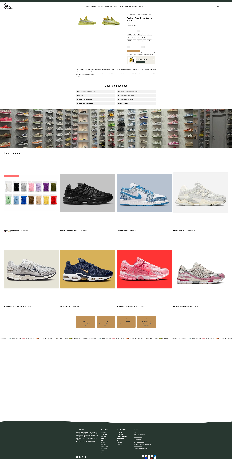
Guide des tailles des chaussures (141, 445)
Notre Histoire (120, 428)
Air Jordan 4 (63, 338)
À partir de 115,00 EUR (83, 230)
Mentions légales (137, 436)
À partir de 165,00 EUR (75, 306)
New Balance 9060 (75, 338)
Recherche (119, 438)
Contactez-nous (120, 434)
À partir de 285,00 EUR (191, 230)
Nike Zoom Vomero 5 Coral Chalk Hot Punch (125, 306)
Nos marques (104, 430)
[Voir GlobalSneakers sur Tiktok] (80, 454)
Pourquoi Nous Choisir (122, 432)
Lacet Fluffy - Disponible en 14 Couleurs (11, 230)
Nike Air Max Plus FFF (64, 306)
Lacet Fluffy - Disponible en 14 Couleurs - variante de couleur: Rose (4, 231)
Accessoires (103, 434)
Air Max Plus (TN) (89, 338)
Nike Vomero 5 (44, 338)
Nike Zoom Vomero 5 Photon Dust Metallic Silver (13, 306)
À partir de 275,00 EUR (134, 230)
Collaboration (53, 338)
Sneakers (103, 438)
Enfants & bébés (104, 442)
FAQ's (135, 428)
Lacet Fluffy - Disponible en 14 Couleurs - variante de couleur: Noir (5, 231)
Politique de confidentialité (140, 431)
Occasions (103, 446)
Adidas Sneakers (133, 14)
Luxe (102, 436)
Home (128, 14)
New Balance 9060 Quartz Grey (179, 230)
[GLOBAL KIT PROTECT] (132, 60)
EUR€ (218, 6)
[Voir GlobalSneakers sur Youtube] (85, 454)
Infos (102, 448)
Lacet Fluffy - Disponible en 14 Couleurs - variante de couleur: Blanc (7, 231)
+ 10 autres (11, 231)
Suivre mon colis (140, 438)
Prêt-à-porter (103, 432)
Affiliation (119, 440)
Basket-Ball (103, 440)
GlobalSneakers (113, 453)
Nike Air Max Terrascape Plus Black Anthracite (68, 230)
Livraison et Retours (138, 433)
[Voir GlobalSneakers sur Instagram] (77, 454)
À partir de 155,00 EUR (28, 306)
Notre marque (120, 430)
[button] (93, 6)
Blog (118, 436)
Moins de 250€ (104, 444)
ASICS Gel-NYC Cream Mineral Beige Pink (181, 306)
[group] (116, 1)
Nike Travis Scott (31, 338)
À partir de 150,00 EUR (140, 306)
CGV (134, 438)
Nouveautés (103, 428)
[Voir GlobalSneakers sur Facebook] (82, 454)
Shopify (122, 453)
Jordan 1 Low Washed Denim (122, 230)
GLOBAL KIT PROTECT (141, 59)
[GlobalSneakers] (8, 6)
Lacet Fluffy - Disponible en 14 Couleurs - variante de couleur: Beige (9, 231)
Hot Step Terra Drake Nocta (15, 338)
